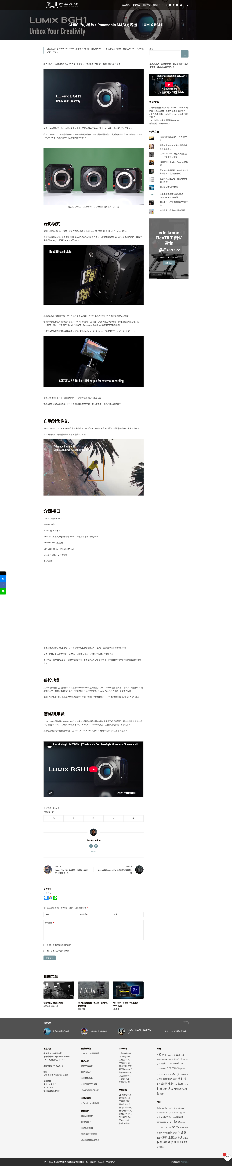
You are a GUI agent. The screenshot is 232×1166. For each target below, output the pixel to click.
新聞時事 (47, 1006)
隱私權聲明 (86, 1072)
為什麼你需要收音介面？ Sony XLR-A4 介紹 (168, 107)
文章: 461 (93, 851)
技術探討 (123, 1066)
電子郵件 (84, 914)
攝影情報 (146, 5)
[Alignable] (181, 5)
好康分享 (123, 1056)
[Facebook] (170, 5)
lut (171, 1064)
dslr (184, 1059)
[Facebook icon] (91, 846)
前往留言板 (57, 1053)
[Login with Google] (50, 898)
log (162, 1063)
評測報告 (123, 1075)
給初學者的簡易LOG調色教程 (172, 210)
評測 (176, 1088)
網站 (115, 914)
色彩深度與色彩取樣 (98, 1031)
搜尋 (151, 49)
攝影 (175, 1079)
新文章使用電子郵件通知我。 (59, 951)
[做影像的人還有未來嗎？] (59, 990)
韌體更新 (123, 1082)
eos (187, 1059)
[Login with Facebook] (46, 898)
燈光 (186, 1084)
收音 (158, 1084)
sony (175, 1073)
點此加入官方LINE (57, 1059)
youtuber (183, 1074)
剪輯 (161, 1079)
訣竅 (170, 1088)
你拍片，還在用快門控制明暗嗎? (139, 1031)
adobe (179, 1055)
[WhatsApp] (134, 818)
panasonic (161, 1068)
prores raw (162, 1074)
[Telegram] (113, 818)
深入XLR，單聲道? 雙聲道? (176, 1031)
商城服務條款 (87, 1078)
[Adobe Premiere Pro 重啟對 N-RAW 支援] (128, 990)
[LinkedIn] (94, 818)
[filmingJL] (3, 578)
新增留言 (49, 923)
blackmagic (167, 1059)
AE (183, 1055)
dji (181, 1059)
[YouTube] (177, 5)
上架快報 (123, 1053)
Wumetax (184, 1162)
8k (166, 1055)
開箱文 (122, 1079)
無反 (181, 1084)
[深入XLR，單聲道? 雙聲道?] (158, 1031)
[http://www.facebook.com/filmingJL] (3, 585)
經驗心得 (54, 1006)
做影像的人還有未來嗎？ (54, 1003)
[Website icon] (96, 846)
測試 (175, 1084)
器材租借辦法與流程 (90, 1090)
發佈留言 (49, 958)
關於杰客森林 (87, 1066)
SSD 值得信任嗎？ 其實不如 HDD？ (165, 120)
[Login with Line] (55, 898)
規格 (165, 1089)
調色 (181, 1089)
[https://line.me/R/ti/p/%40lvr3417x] (3, 591)
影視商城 (126, 5)
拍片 (170, 1079)
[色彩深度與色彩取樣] (84, 1031)
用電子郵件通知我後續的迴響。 (59, 945)
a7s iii (172, 1055)
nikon (179, 1063)
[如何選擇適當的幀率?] (47, 1031)
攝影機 (182, 1079)
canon (175, 1059)
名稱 (47, 914)
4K (159, 1054)
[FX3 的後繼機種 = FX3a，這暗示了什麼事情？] (93, 990)
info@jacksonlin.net (61, 1056)
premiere (173, 1068)
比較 (171, 1084)
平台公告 (123, 1063)
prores (182, 1069)
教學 (164, 1084)
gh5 (158, 1063)
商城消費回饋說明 (89, 1084)
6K (163, 1055)
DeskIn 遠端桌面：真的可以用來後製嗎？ (167, 111)
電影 (162, 1094)
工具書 (122, 1059)
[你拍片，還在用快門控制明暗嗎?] (121, 1031)
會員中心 (156, 5)
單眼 (165, 1079)
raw (169, 1074)
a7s (169, 1055)
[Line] (173, 5)
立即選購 (169, 263)
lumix (167, 1063)
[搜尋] (187, 5)
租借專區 (136, 5)
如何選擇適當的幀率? (169, 187)
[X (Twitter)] (73, 818)
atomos (160, 1059)
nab (174, 1063)
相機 (159, 1088)
